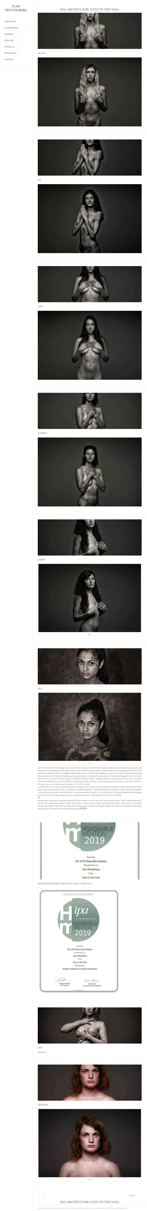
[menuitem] (16, 21)
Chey (40, 306)
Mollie (42, 53)
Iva (39, 179)
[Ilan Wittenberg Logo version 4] (16, 8)
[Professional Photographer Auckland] (90, 1083)
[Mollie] (90, 31)
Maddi (41, 559)
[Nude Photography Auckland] (90, 157)
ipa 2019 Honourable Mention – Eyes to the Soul (65, 883)
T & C (127, 1208)
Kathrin (42, 433)
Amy (40, 1047)
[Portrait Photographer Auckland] (90, 1025)
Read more (42, 1052)
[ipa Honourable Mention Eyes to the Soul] (90, 851)
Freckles (43, 1105)
